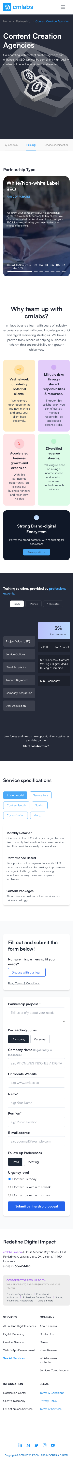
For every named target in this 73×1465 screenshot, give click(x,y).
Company (18, 1039)
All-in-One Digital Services (19, 1326)
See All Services (14, 1358)
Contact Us (47, 1334)
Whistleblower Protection (48, 1360)
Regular (17, 604)
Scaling (39, 805)
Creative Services (13, 1342)
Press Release (48, 1350)
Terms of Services (50, 1408)
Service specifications (57, 144)
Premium (34, 604)
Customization (15, 815)
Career (44, 1342)
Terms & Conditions (52, 1392)
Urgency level (18, 1172)
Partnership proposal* (24, 1004)
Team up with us (36, 552)
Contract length (16, 805)
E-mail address (19, 1133)
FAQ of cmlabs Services (17, 1408)
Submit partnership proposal (36, 1206)
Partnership (23, 21)
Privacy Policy (48, 1400)
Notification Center (14, 1392)
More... (38, 815)
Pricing (31, 144)
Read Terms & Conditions (24, 983)
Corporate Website (22, 1074)
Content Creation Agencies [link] (52, 21)
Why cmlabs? (9, 144)
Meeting (33, 1162)
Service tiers (40, 795)
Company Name (30, 1052)
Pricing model (15, 795)
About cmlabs (48, 1326)
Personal (40, 1039)
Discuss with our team (27, 972)
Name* (13, 1094)
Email (15, 1162)
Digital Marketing (13, 1334)
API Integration (53, 604)
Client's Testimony (14, 1400)
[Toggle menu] (63, 7)
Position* (14, 1113)
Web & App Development (19, 1350)
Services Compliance (52, 1370)
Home (7, 21)
